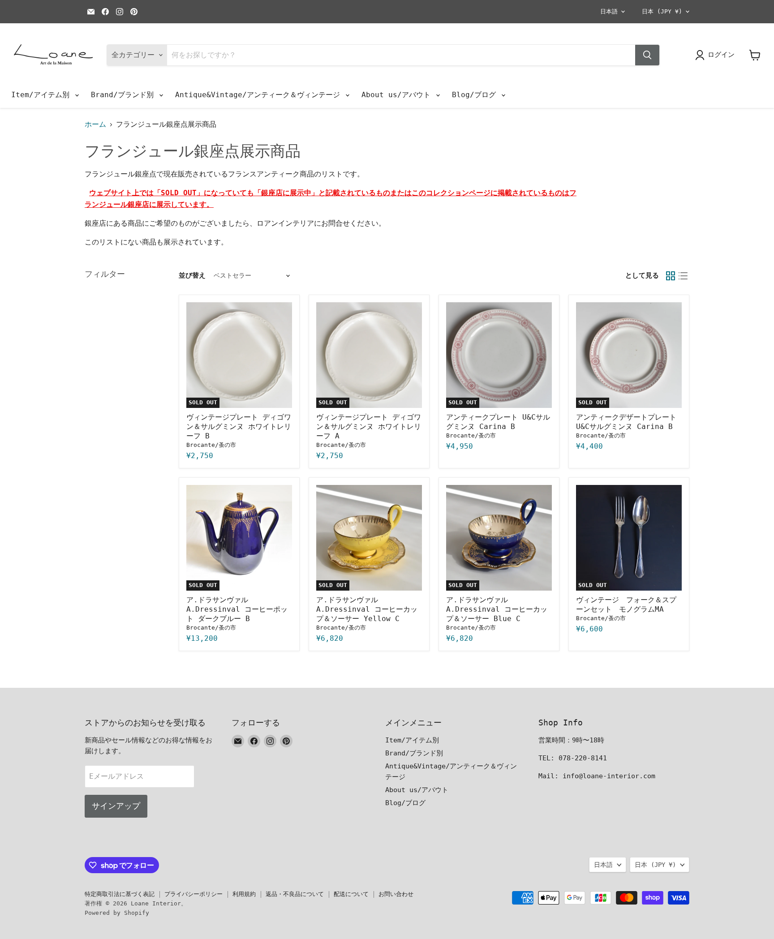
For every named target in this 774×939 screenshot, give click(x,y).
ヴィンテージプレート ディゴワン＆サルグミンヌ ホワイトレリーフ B (238, 426)
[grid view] (670, 276)
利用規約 (244, 894)
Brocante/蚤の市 (211, 445)
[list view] (683, 276)
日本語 (609, 11)
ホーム (95, 124)
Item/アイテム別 (42, 94)
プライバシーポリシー (193, 894)
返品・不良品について (295, 894)
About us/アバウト (398, 94)
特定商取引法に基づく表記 (120, 894)
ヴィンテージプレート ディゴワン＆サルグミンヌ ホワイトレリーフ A (368, 426)
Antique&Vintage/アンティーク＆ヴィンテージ (259, 94)
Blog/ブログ (476, 94)
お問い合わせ (395, 894)
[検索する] (647, 55)
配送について (351, 894)
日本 (662, 11)
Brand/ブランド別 (124, 94)
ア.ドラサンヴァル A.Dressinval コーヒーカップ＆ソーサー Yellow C (366, 609)
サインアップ (116, 805)
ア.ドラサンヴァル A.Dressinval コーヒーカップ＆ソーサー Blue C (496, 609)
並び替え (192, 275)
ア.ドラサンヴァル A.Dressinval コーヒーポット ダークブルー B (237, 609)
